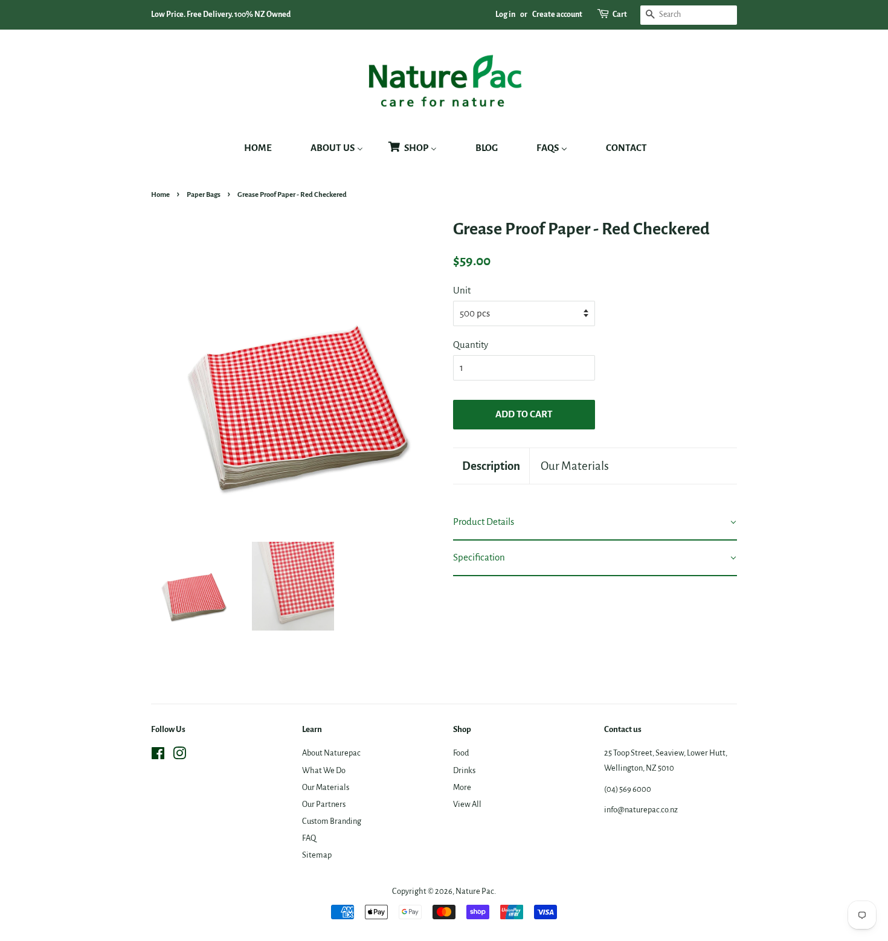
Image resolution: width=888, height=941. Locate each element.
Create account (557, 14)
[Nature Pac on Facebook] (158, 755)
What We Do (324, 770)
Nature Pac (474, 891)
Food (461, 752)
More (462, 787)
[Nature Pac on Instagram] (179, 755)
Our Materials (575, 466)
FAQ (309, 838)
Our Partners (324, 804)
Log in (505, 14)
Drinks (464, 770)
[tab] (595, 523)
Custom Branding (331, 821)
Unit (462, 290)
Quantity (470, 344)
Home (160, 195)
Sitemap (317, 854)
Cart (620, 14)
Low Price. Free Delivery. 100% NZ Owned (221, 14)
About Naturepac (331, 752)
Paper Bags (203, 195)
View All (467, 804)
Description (491, 466)
